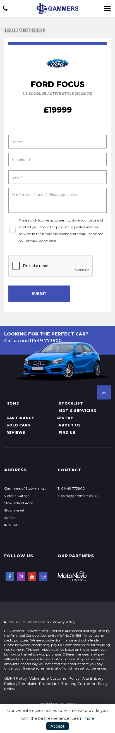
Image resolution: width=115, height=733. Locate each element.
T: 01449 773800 (71, 488)
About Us (70, 425)
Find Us (67, 432)
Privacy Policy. (64, 622)
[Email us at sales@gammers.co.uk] (43, 576)
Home (12, 403)
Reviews (15, 432)
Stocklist (71, 403)
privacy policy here (41, 240)
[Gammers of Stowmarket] (57, 8)
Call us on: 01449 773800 (33, 340)
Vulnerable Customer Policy (54, 678)
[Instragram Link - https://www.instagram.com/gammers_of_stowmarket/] (21, 576)
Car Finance (20, 418)
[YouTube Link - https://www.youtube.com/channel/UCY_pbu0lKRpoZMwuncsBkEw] (32, 576)
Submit (39, 294)
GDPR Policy (15, 678)
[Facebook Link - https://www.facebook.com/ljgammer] (10, 576)
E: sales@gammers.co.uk (78, 496)
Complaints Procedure (38, 683)
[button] (104, 392)
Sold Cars (18, 425)
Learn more (82, 718)
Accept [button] (57, 726)
